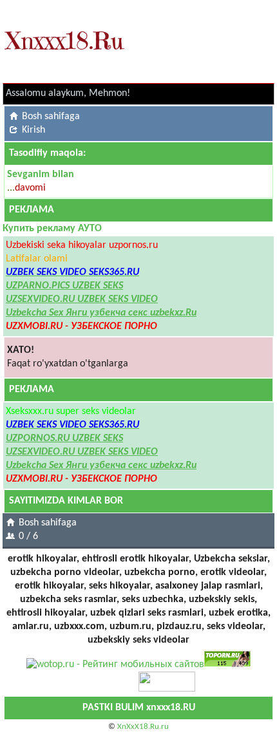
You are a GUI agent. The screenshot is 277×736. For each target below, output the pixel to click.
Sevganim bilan (40, 174)
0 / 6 (28, 536)
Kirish (33, 130)
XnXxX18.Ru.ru (143, 726)
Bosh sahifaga (51, 116)
